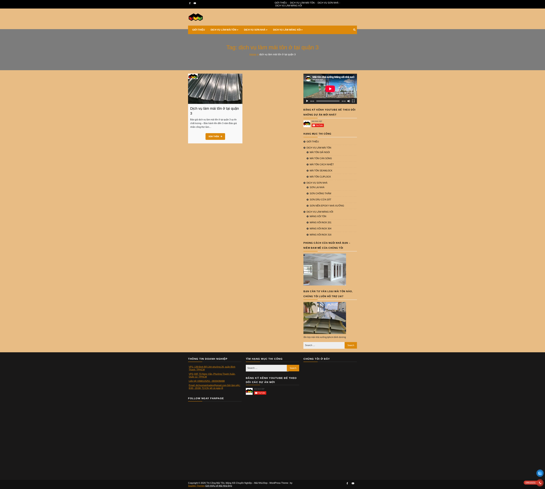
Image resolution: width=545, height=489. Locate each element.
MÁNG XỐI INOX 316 (320, 234)
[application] (330, 89)
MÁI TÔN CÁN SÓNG (321, 158)
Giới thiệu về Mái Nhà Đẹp (218, 486)
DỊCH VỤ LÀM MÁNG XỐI (288, 5)
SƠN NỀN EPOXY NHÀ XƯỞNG (327, 205)
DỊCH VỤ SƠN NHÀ (328, 3)
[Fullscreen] (353, 101)
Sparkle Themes (196, 486)
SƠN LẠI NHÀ (317, 187)
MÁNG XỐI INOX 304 (320, 228)
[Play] (307, 101)
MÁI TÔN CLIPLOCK (320, 177)
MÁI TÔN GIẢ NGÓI (320, 152)
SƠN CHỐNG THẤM (320, 193)
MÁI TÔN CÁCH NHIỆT (322, 164)
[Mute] (348, 101)
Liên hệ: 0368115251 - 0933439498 (207, 381)
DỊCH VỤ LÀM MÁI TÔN (302, 3)
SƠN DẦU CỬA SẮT (320, 199)
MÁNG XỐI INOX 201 (320, 222)
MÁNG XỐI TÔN (318, 216)
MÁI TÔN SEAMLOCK (321, 170)
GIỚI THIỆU (281, 3)
